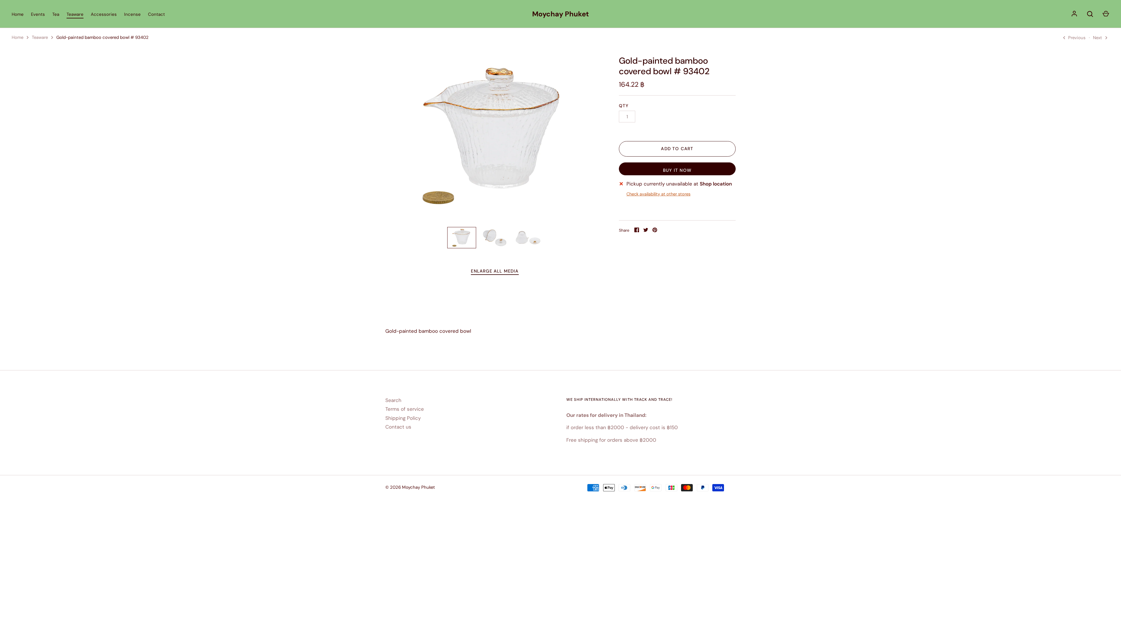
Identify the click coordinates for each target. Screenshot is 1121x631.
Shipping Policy (403, 418)
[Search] (1090, 14)
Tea (55, 14)
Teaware (75, 14)
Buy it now (677, 170)
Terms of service (404, 409)
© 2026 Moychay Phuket (410, 487)
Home (18, 14)
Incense (132, 14)
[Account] (1074, 14)
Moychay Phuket (560, 14)
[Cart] (1105, 14)
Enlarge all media (494, 271)
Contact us (398, 427)
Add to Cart (677, 149)
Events (38, 14)
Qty (624, 106)
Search (393, 400)
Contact (156, 14)
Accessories (104, 14)
